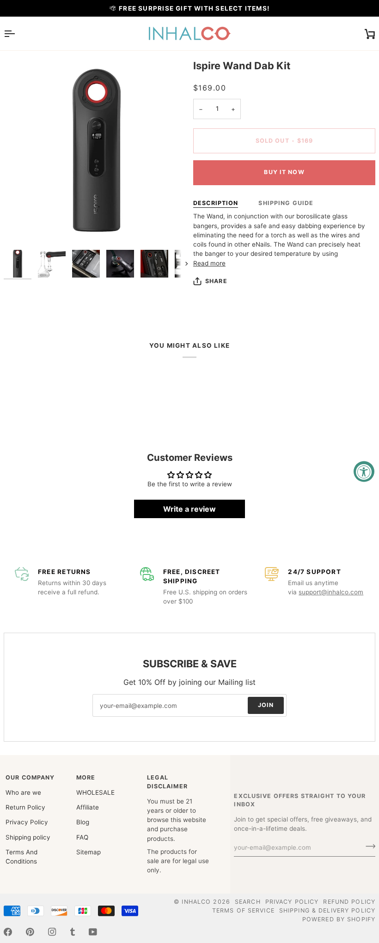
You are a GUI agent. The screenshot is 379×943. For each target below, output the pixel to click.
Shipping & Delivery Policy (327, 910)
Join (266, 704)
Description (215, 202)
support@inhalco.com (331, 592)
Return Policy (25, 807)
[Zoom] (21, 228)
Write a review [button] (189, 509)
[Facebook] (8, 932)
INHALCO (196, 901)
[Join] (367, 846)
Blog (82, 822)
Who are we (23, 792)
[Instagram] (52, 932)
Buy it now (284, 172)
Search (248, 901)
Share (216, 281)
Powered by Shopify (338, 919)
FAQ (82, 837)
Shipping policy (28, 837)
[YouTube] (93, 932)
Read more (209, 263)
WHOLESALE (95, 792)
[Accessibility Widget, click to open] (364, 471)
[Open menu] (17, 33)
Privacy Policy (27, 822)
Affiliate (87, 807)
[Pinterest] (30, 932)
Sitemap (88, 852)
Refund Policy (349, 901)
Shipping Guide (285, 202)
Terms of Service (243, 910)
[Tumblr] (72, 932)
